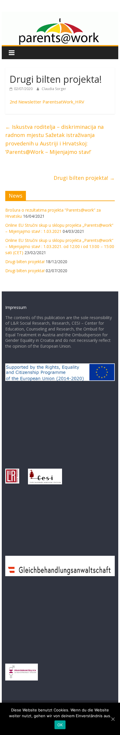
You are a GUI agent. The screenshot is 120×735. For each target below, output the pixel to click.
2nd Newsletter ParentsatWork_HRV (47, 102)
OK (60, 724)
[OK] (113, 719)
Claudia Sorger (54, 88)
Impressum (16, 307)
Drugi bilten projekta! (84, 177)
